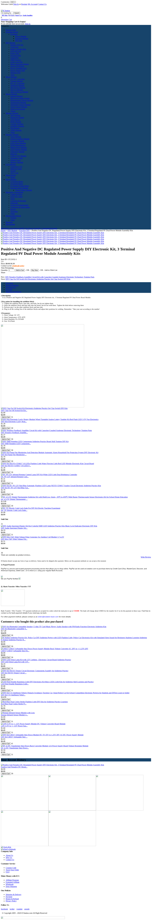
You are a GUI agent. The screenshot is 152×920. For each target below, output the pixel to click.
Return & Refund (12, 899)
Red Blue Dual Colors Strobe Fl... (13, 704)
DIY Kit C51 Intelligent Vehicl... (13, 695)
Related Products (12, 285)
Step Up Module (16, 90)
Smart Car (18, 15)
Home (3, 228)
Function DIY (15, 56)
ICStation (14, 34)
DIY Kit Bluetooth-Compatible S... (14, 629)
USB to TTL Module (18, 156)
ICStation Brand (12, 32)
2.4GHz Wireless (16, 124)
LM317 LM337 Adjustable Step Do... (15, 651)
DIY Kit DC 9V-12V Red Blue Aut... (15, 488)
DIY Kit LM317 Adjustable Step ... (14, 737)
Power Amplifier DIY (18, 68)
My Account (32, 4)
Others (12, 111)
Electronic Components (14, 192)
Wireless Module (12, 113)
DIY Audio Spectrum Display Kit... (14, 528)
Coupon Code (11, 868)
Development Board (13, 216)
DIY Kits (4, 15)
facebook (4, 909)
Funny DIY (14, 53)
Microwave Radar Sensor (20, 98)
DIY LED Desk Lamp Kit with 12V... (15, 662)
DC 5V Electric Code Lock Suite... (14, 510)
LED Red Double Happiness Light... (15, 684)
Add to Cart (20, 270)
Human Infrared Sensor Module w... (14, 715)
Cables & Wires (16, 194)
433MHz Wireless (17, 126)
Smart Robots (11, 175)
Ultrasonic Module (17, 152)
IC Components (45, 228)
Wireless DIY (15, 73)
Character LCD (16, 167)
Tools (12, 199)
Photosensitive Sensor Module (21, 100)
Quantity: (4, 270)
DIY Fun (24, 228)
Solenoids (14, 203)
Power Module (20, 36)
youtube (19, 909)
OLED (13, 171)
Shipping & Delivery (13, 292)
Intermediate (10, 224)
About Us (9, 855)
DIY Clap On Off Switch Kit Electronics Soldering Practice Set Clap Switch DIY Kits (38, 279)
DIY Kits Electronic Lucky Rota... (14, 422)
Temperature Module (18, 103)
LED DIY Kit (15, 51)
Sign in (27, 24)
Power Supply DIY (17, 71)
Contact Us (42, 4)
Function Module (21, 38)
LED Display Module (18, 150)
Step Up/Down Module (19, 92)
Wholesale (10, 884)
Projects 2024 (11, 30)
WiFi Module (15, 115)
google (26, 909)
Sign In (16, 4)
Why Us (9, 858)
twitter (12, 909)
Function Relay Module (19, 188)
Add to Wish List (50, 270)
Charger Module (16, 81)
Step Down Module (17, 88)
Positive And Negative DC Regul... (14, 767)
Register (24, 4)
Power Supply (33, 228)
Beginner (9, 222)
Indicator (13, 154)
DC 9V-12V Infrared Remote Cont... (15, 477)
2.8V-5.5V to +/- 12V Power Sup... (14, 726)
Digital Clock (15, 160)
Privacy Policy (11, 901)
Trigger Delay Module (23, 190)
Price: (3, 264)
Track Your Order (12, 870)
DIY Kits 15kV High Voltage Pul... (14, 539)
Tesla (12, 75)
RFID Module (15, 122)
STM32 (13, 218)
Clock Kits (14, 47)
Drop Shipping (11, 886)
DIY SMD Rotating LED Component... (16, 444)
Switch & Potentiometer (19, 205)
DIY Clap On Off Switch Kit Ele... (14, 411)
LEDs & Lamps (16, 197)
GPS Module (15, 120)
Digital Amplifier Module (19, 139)
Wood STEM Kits (17, 66)
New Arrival (10, 228)
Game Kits (14, 58)
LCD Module (11, 165)
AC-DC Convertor (17, 79)
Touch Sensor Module (18, 107)
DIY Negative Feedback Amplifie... (14, 433)
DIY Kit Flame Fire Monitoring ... (13, 455)
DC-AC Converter (17, 83)
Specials (18, 228)
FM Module (14, 128)
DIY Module (10, 43)
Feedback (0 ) (11, 287)
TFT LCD (14, 173)
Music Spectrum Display (19, 64)
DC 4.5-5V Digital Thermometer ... (14, 499)
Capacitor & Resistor (18, 201)
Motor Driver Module (18, 147)
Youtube (54, 228)
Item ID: (4, 259)
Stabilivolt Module (17, 85)
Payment (9, 290)
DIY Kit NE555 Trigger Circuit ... (13, 673)
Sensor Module (11, 94)
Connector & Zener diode (20, 207)
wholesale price (18, 266)
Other (12, 132)
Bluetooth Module (17, 118)
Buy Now (35, 270)
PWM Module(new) (18, 145)
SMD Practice (15, 60)
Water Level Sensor (17, 109)
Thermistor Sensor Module (20, 105)
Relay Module (11, 179)
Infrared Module (16, 96)
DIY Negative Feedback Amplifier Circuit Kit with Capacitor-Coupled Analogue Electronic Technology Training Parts (49, 277)
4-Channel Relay (16, 184)
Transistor (14, 212)
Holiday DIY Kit (16, 45)
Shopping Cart (6, 20)
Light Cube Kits (16, 62)
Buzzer (13, 209)
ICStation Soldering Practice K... (13, 640)
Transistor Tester (16, 158)
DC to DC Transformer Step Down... (15, 748)
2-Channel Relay (16, 182)
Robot (12, 177)
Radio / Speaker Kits (18, 49)
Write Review (146, 557)
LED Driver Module (18, 143)
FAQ (8, 872)
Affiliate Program (12, 880)
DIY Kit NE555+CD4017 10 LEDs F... (16, 466)
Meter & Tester (16, 169)
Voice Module (15, 137)
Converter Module (17, 141)
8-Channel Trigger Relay (19, 186)
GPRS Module (16, 130)
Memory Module (16, 162)
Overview (9, 283)
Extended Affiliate (12, 882)
